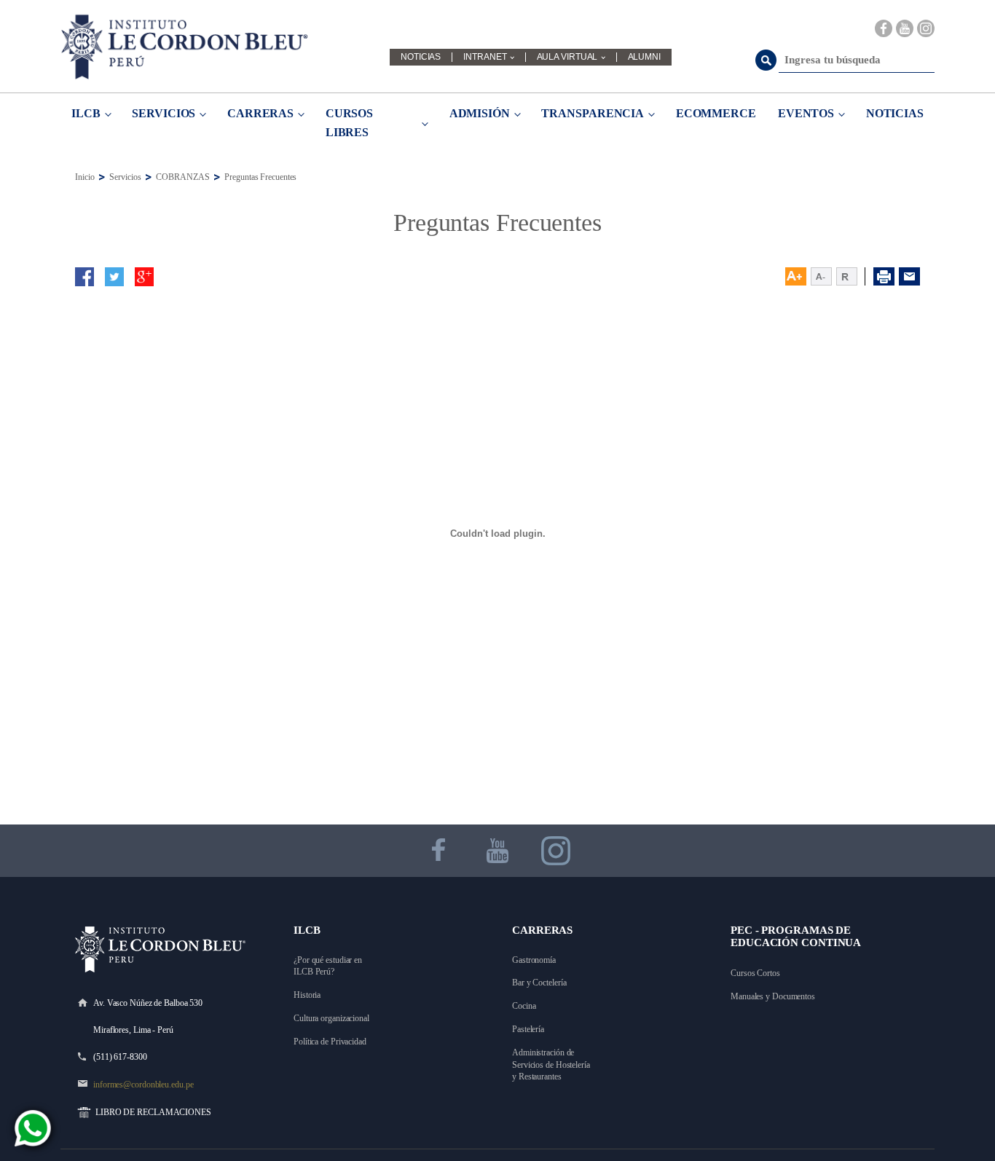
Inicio (84, 177)
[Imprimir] (883, 276)
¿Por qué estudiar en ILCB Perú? (329, 966)
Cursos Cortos (755, 973)
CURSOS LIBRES (349, 122)
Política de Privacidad (330, 1041)
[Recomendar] (909, 276)
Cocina (523, 1006)
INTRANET (484, 57)
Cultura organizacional (331, 1018)
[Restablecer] (850, 276)
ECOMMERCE (716, 113)
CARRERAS (260, 113)
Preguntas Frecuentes (260, 177)
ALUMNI (644, 57)
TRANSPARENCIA (592, 113)
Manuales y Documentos (773, 996)
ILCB (86, 113)
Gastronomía (534, 960)
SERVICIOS (163, 113)
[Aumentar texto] (795, 276)
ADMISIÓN (479, 113)
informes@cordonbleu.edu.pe (143, 1084)
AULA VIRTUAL (567, 57)
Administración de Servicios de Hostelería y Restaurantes (552, 1064)
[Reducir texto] (821, 276)
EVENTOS (806, 113)
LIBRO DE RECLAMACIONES (153, 1112)
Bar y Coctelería (539, 982)
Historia (307, 995)
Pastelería (528, 1029)
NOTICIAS (421, 57)
